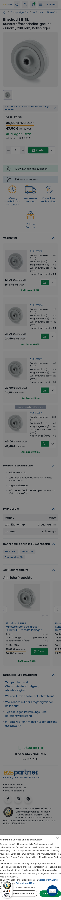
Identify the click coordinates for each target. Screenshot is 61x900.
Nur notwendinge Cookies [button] (18, 893)
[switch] (7, 895)
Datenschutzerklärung (26, 883)
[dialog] (30, 867)
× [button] (57, 838)
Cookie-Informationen (48, 880)
